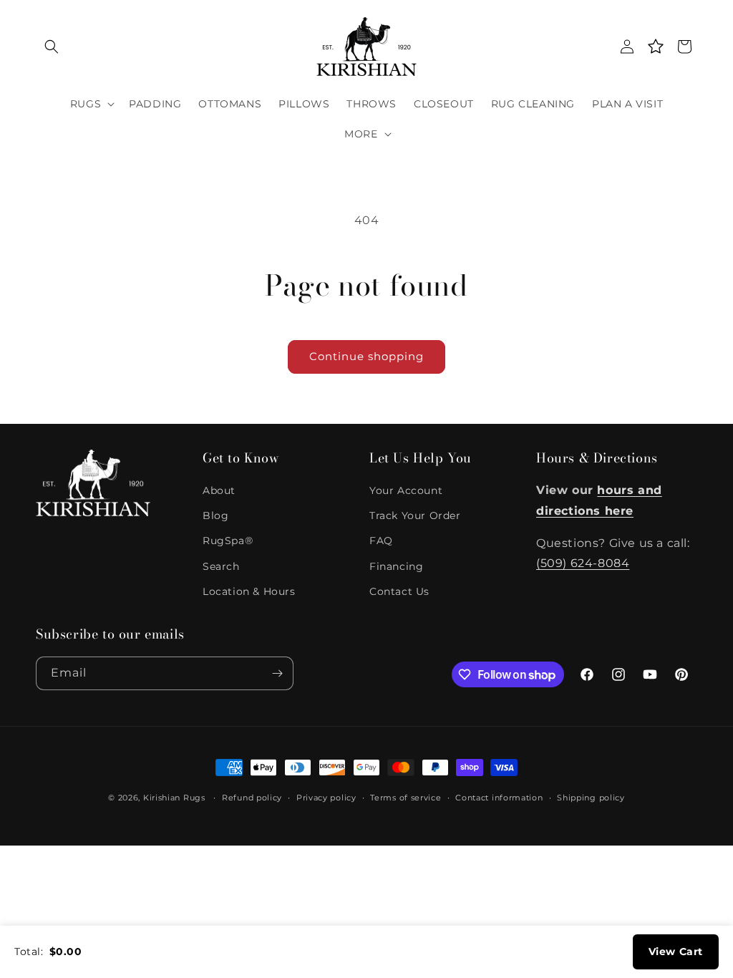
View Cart (676, 951)
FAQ (381, 540)
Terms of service (405, 798)
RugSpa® (228, 540)
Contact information (499, 798)
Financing (396, 566)
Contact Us (399, 591)
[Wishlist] (655, 46)
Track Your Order (415, 515)
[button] (51, 46)
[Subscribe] (277, 673)
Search (221, 566)
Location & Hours (249, 591)
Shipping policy (591, 798)
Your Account (405, 490)
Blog (215, 515)
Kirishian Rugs (174, 798)
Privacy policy (326, 798)
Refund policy (252, 798)
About (219, 490)
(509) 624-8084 (582, 563)
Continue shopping (366, 356)
